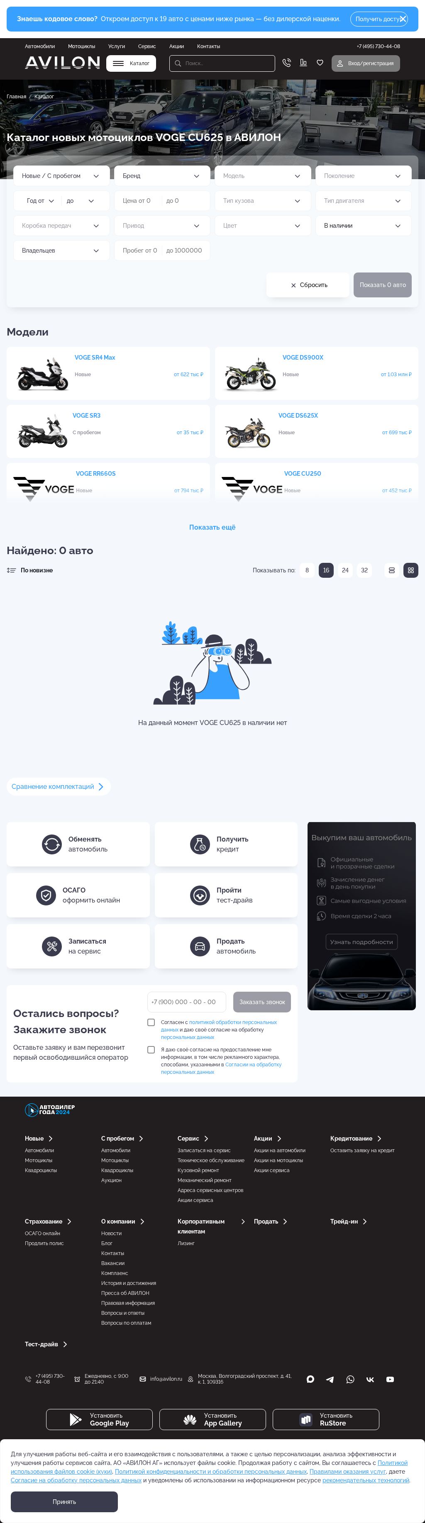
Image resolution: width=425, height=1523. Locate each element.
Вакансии (113, 1263)
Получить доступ (379, 19)
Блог (106, 1243)
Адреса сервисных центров (210, 1190)
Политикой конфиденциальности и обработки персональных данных (211, 1471)
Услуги (116, 46)
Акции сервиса (195, 1200)
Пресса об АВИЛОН (125, 1293)
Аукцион (111, 1180)
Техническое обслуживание (211, 1160)
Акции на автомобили (279, 1150)
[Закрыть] (403, 19)
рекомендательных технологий (365, 1480)
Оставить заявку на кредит (362, 1150)
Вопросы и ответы (122, 1313)
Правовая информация (128, 1303)
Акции (176, 46)
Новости (111, 1233)
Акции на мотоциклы (278, 1160)
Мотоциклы (81, 46)
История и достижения (128, 1283)
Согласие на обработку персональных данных (76, 1480)
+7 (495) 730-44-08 (50, 1379)
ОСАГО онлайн (42, 1233)
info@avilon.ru (166, 1379)
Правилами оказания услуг (348, 1471)
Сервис (147, 46)
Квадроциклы (41, 1170)
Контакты (208, 46)
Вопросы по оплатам (126, 1323)
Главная (16, 97)
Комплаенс (114, 1273)
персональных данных (187, 1037)
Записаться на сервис (204, 1150)
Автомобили (40, 46)
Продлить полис (44, 1243)
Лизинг (186, 1243)
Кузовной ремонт (198, 1170)
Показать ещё (212, 527)
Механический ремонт (205, 1180)
